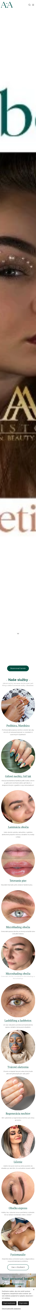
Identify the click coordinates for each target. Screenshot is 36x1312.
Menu (33, 5)
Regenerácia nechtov (18, 1113)
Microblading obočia (18, 927)
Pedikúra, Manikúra (18, 725)
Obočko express (18, 1208)
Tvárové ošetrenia (18, 1067)
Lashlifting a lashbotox (18, 1020)
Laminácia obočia (18, 827)
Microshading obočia (18, 973)
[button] (29, 4)
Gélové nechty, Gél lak (18, 776)
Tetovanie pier (18, 880)
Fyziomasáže (18, 1254)
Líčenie (18, 1162)
